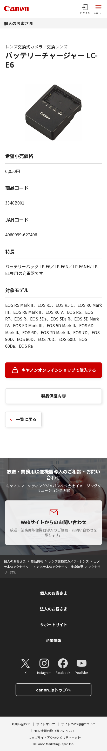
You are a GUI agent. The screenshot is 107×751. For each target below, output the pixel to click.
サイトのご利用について (78, 724)
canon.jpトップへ (53, 690)
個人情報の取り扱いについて (54, 730)
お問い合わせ (20, 724)
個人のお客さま (18, 23)
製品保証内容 (53, 396)
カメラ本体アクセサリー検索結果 (60, 566)
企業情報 (53, 640)
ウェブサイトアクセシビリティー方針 (54, 737)
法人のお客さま (53, 608)
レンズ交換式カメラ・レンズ (68, 561)
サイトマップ (45, 724)
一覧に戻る (26, 419)
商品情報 (37, 561)
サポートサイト (53, 624)
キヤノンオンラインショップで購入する (59, 370)
